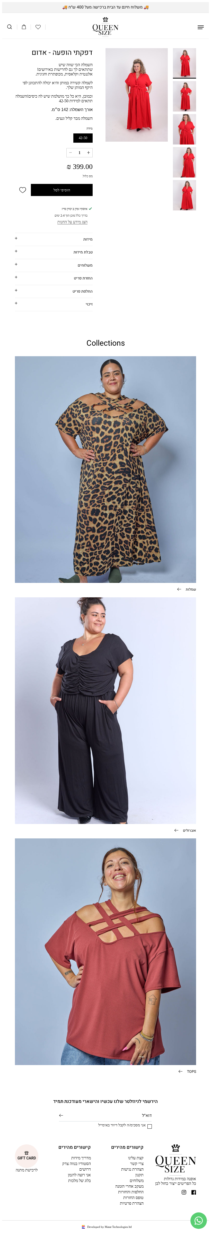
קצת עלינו (136, 1158)
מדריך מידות (81, 1158)
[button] (38, 27)
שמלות (190, 589)
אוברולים (189, 830)
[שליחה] (61, 1115)
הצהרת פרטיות (132, 1203)
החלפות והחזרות (131, 1192)
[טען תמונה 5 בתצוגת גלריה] (184, 195)
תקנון (139, 1175)
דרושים (85, 1169)
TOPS (191, 1071)
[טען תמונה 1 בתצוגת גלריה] (184, 63)
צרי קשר (137, 1163)
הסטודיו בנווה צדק (76, 1163)
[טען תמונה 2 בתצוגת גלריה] (184, 96)
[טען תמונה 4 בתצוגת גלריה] (184, 162)
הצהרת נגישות (132, 1169)
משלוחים (137, 1180)
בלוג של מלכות (79, 1180)
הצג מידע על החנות (72, 222)
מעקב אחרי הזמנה (129, 1186)
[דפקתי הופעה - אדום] (137, 95)
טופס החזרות (133, 1197)
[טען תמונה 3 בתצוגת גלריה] (184, 129)
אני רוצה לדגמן (79, 1175)
